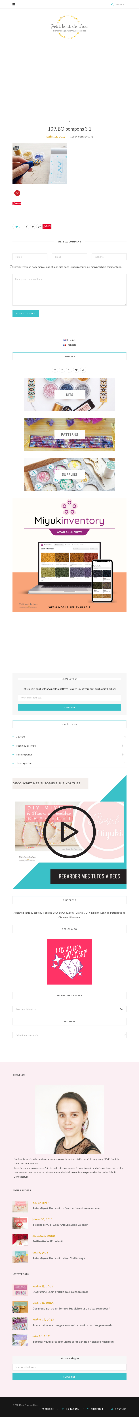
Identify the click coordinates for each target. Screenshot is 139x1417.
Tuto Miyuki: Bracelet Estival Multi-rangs (59, 1258)
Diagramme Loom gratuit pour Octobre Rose (61, 1291)
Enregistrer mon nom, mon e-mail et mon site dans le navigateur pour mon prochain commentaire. (67, 266)
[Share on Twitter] (32, 226)
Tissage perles (24, 754)
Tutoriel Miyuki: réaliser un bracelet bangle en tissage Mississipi (73, 1341)
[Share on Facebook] (26, 226)
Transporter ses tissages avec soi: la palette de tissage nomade (72, 1325)
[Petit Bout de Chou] (69, 26)
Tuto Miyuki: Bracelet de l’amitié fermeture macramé (66, 1208)
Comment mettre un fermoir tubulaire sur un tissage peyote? (71, 1308)
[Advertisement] (69, 82)
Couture (20, 736)
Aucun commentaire (82, 137)
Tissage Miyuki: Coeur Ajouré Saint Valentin (60, 1224)
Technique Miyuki (26, 745)
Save (48, 225)
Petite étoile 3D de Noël (48, 1241)
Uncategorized (24, 763)
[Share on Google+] (39, 226)
